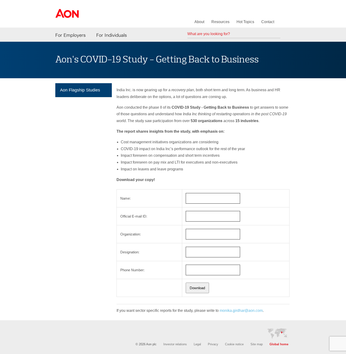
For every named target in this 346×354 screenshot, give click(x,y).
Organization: (130, 234)
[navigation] (83, 91)
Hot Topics (245, 22)
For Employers (70, 35)
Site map (256, 344)
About (199, 22)
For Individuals (111, 35)
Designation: (129, 252)
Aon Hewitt (67, 16)
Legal (197, 344)
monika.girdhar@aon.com (241, 311)
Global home (279, 344)
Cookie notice (234, 344)
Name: (125, 198)
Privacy (213, 344)
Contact (267, 22)
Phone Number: (132, 270)
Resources (220, 22)
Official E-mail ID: (133, 216)
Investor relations (175, 344)
